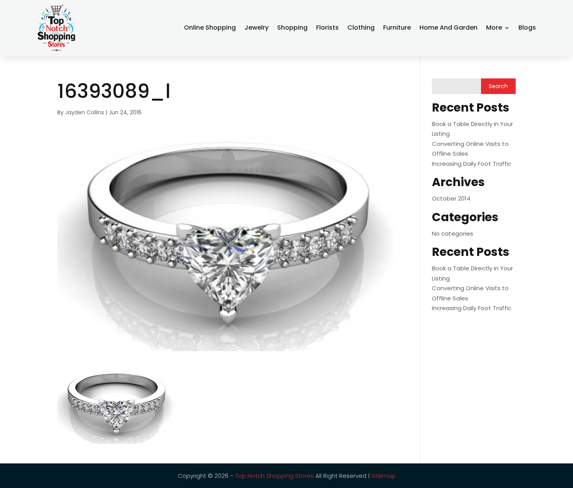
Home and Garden (448, 27)
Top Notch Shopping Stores (274, 476)
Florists (327, 27)
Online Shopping (210, 27)
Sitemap (383, 476)
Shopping (292, 27)
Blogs (527, 27)
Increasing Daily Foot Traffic (471, 164)
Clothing (361, 27)
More (494, 27)
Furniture (397, 27)
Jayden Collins (84, 112)
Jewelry (256, 27)
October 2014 (451, 198)
